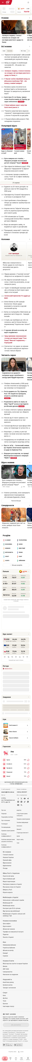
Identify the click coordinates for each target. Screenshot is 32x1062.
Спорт (5, 993)
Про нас (3, 810)
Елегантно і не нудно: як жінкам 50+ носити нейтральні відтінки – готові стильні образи (16, 348)
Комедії (5, 953)
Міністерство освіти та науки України (15, 963)
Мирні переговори (9, 881)
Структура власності (22, 832)
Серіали (5, 956)
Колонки (5, 239)
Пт (27, 657)
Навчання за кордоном (10, 974)
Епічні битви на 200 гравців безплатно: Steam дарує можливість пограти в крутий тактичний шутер (15, 305)
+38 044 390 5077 (22, 792)
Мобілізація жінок (8, 905)
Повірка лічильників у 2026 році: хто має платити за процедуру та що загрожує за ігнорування (16, 386)
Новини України (8, 857)
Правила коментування (23, 819)
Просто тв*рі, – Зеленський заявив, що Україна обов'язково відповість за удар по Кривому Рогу (17, 448)
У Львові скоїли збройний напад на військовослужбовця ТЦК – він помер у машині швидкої (17, 81)
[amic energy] (23, 571)
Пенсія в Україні (8, 937)
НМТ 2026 (6, 969)
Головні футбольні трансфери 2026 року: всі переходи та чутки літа (17, 427)
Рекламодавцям (5, 827)
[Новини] (30, 18)
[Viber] (21, 801)
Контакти (19, 826)
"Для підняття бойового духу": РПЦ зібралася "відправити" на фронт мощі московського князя (17, 169)
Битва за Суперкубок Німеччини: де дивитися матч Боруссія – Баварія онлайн (17, 314)
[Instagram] (18, 801)
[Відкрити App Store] (18, 1044)
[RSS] (21, 805)
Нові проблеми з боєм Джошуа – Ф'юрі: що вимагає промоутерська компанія (17, 203)
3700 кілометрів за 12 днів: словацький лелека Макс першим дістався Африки (16, 219)
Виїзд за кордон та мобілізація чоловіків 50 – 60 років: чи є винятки (16, 65)
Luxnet (21, 1051)
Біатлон (5, 1003)
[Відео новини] (30, 462)
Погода (5, 868)
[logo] (7, 2)
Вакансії (19, 829)
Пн (12, 657)
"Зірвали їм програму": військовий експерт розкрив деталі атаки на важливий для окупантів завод (17, 57)
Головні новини (8, 854)
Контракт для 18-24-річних (11, 908)
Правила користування (7, 830)
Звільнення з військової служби (13, 900)
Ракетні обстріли (8, 876)
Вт (16, 657)
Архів (18, 836)
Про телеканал (5, 820)
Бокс (4, 995)
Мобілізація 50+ (8, 903)
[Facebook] (18, 798)
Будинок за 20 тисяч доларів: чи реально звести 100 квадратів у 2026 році (16, 189)
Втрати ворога (7, 892)
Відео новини (7, 462)
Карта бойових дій (9, 879)
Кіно (4, 942)
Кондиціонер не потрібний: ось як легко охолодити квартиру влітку (17, 441)
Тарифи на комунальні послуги (13, 932)
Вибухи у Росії (7, 889)
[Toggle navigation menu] (2, 2)
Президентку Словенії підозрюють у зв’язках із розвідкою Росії (17, 196)
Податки (5, 934)
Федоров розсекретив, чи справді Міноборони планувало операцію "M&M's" (16, 456)
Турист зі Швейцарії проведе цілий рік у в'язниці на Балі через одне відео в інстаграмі (18, 290)
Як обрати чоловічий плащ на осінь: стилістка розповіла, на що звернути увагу (16, 282)
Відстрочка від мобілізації (11, 911)
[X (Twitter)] (21, 798)
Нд (8, 657)
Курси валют (7, 926)
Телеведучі (4, 824)
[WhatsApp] (27, 801)
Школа (5, 966)
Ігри (18, 843)
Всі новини (6, 46)
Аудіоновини (7, 865)
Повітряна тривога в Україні (12, 884)
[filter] (29, 51)
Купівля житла (7, 985)
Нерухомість (7, 979)
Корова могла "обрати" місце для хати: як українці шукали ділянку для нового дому (16, 211)
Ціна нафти (6, 923)
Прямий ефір (7, 860)
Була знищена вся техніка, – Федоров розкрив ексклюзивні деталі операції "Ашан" (15, 161)
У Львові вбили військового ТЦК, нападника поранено (16, 120)
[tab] (4, 51)
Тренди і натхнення (9, 988)
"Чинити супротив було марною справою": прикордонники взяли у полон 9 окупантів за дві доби (17, 113)
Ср (19, 657)
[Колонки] (30, 239)
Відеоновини (7, 863)
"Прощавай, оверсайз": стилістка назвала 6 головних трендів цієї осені (16, 232)
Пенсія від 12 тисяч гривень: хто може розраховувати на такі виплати (16, 420)
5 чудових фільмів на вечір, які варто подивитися (15, 331)
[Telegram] (27, 798)
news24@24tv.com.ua (7, 792)
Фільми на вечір (8, 950)
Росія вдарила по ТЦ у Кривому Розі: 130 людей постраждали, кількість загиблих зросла (15, 395)
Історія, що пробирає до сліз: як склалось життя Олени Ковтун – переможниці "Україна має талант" (17, 322)
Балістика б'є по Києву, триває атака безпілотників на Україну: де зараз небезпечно (17, 99)
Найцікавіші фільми (9, 945)
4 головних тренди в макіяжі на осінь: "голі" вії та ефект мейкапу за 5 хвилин (16, 177)
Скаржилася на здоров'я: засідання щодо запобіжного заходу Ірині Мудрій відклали (13, 375)
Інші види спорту (8, 1006)
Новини (5, 18)
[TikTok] (24, 801)
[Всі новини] (30, 46)
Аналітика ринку (8, 982)
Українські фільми (9, 947)
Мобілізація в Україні (10, 897)
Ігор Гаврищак (14, 253)
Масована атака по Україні (12, 887)
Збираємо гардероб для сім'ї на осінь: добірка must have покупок (13, 525)
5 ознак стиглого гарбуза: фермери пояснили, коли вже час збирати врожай (17, 412)
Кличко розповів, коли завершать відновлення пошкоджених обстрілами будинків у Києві (17, 495)
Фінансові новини (9, 929)
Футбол (5, 998)
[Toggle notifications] (28, 2)
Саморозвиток (7, 972)
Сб (4, 657)
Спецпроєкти (7, 505)
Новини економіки (10, 921)
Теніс (4, 1001)
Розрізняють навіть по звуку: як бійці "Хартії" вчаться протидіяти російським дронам (16, 404)
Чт (23, 657)
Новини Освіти (8, 961)
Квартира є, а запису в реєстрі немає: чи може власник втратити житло (16, 434)
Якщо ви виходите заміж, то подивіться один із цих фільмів (15, 226)
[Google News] (18, 805)
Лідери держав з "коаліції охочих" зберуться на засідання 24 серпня (17, 275)
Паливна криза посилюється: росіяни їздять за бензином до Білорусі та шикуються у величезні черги (17, 90)
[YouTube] (24, 798)
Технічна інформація (22, 822)
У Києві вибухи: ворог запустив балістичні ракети (15, 106)
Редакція (3, 813)
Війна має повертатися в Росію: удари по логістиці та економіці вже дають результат (13, 266)
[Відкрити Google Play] (8, 1044)
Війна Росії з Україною (11, 873)
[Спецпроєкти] (30, 505)
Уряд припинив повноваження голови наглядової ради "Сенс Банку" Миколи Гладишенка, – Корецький (15, 339)
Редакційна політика (7, 817)
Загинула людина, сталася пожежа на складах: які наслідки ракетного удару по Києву (12, 39)
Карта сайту (20, 839)
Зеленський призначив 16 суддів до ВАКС (17, 297)
